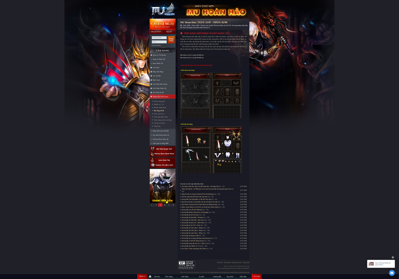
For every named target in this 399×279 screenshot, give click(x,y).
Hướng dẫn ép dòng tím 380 (190, 235)
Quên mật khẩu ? (156, 45)
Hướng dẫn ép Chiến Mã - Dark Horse (193, 220)
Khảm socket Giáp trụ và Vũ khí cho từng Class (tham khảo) (200, 207)
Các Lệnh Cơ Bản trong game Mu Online (194, 248)
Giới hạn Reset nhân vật (160, 139)
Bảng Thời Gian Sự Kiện (161, 131)
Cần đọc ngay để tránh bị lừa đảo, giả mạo (194, 196)
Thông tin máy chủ (162, 165)
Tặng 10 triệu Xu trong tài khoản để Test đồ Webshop (198, 194)
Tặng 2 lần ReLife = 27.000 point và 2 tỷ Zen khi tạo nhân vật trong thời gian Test (206, 189)
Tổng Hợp (157, 126)
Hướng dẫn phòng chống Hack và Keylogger (195, 212)
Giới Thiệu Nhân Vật (159, 88)
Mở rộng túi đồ (159, 110)
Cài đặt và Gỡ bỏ (159, 123)
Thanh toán (246, 262)
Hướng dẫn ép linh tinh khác (190, 215)
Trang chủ (181, 25)
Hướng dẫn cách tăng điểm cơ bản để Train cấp (196, 199)
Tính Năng (169, 276)
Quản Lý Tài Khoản (159, 55)
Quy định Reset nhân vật (161, 135)
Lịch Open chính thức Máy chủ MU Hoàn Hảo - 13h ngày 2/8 (200, 186)
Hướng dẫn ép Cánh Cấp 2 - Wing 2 (192, 230)
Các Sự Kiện (157, 76)
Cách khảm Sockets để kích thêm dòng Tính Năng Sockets (200, 204)
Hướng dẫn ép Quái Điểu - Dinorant (192, 217)
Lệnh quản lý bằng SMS (160, 143)
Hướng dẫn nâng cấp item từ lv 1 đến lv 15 (195, 243)
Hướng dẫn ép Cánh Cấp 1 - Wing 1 (192, 233)
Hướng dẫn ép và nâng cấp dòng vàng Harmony (196, 238)
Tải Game (256, 276)
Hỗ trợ (162, 149)
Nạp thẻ (169, 32)
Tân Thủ (157, 276)
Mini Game (156, 80)
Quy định (230, 276)
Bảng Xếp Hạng (158, 72)
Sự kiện (201, 276)
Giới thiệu (220, 262)
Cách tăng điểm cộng (161, 117)
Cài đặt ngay (163, 24)
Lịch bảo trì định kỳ (162, 160)
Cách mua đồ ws (159, 114)
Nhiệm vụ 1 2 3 (159, 104)
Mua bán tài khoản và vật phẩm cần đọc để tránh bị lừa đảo (199, 202)
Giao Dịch (156, 67)
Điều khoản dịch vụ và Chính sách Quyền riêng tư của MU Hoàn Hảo (230, 272)
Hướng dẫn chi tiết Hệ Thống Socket (193, 241)
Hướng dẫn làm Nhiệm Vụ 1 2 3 (191, 246)
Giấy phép (227, 262)
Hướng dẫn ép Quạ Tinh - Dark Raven (193, 222)
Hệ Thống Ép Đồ (158, 92)
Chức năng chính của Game (163, 120)
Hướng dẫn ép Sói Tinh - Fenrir (191, 225)
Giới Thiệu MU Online (160, 84)
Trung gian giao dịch (162, 154)
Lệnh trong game (159, 101)
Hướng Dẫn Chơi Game (160, 96)
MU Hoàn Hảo (162, 9)
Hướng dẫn (217, 276)
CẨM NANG (163, 49)
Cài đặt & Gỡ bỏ (236, 262)
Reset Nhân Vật (158, 63)
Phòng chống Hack (160, 107)
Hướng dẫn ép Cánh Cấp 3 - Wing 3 (192, 228)
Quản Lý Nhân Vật (159, 59)
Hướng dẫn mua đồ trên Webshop (192, 209)
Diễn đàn (243, 276)
